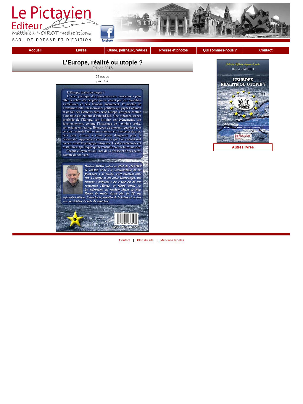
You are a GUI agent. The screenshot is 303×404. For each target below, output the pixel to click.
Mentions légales (172, 240)
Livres (81, 50)
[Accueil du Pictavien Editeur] (55, 21)
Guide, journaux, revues (127, 50)
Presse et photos (173, 50)
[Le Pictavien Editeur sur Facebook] (107, 33)
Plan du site (145, 240)
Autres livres (243, 147)
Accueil (35, 50)
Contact (266, 50)
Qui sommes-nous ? (220, 50)
